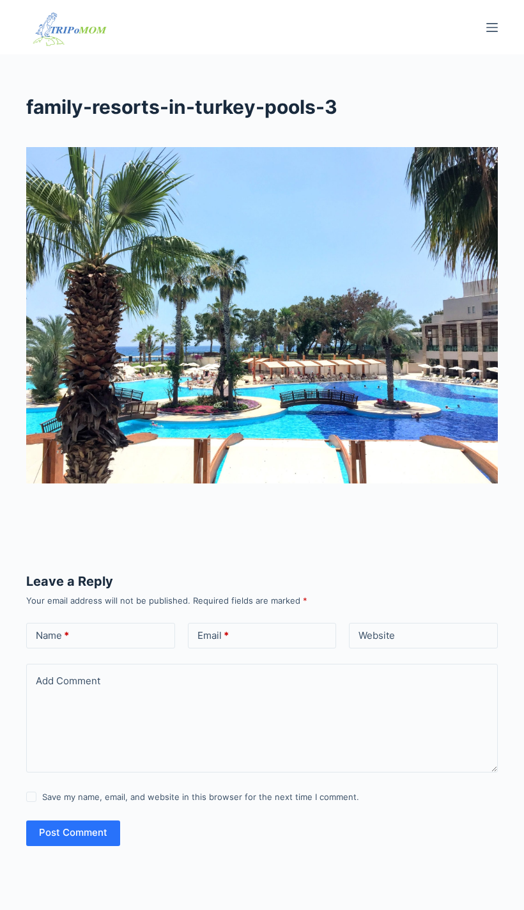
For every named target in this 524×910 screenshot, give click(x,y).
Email (213, 635)
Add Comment (68, 681)
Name (52, 635)
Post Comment (73, 832)
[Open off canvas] (492, 27)
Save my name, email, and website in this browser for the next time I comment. (200, 797)
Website (376, 635)
